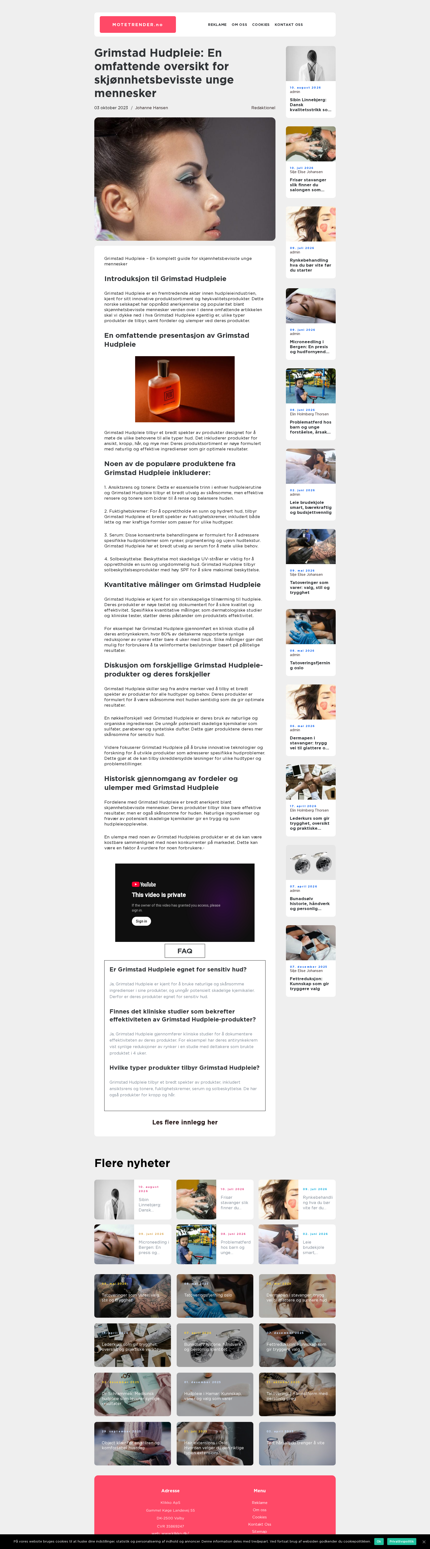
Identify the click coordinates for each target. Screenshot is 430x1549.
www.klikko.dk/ (175, 1533)
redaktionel (263, 107)
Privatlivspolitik (402, 1541)
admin (295, 92)
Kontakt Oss (289, 25)
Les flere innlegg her (185, 1122)
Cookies (261, 25)
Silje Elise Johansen (306, 172)
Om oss (239, 25)
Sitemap (259, 1531)
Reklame (217, 25)
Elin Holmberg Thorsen (309, 414)
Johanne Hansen (151, 107)
